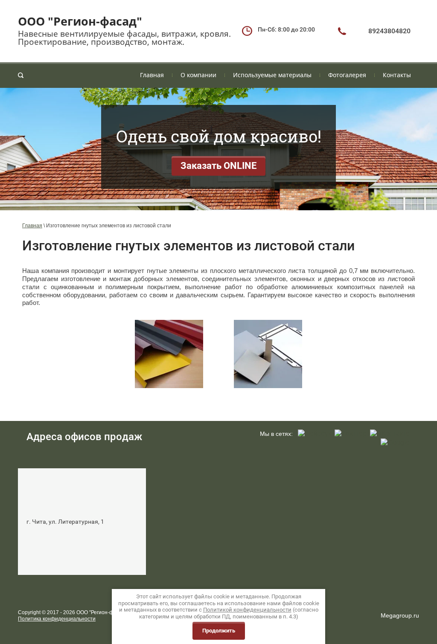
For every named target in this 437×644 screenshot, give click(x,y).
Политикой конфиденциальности (247, 609)
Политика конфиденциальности (57, 619)
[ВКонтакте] (390, 433)
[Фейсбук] (314, 433)
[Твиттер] (351, 433)
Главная (32, 226)
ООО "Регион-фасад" (80, 21)
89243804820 (389, 31)
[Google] (395, 442)
